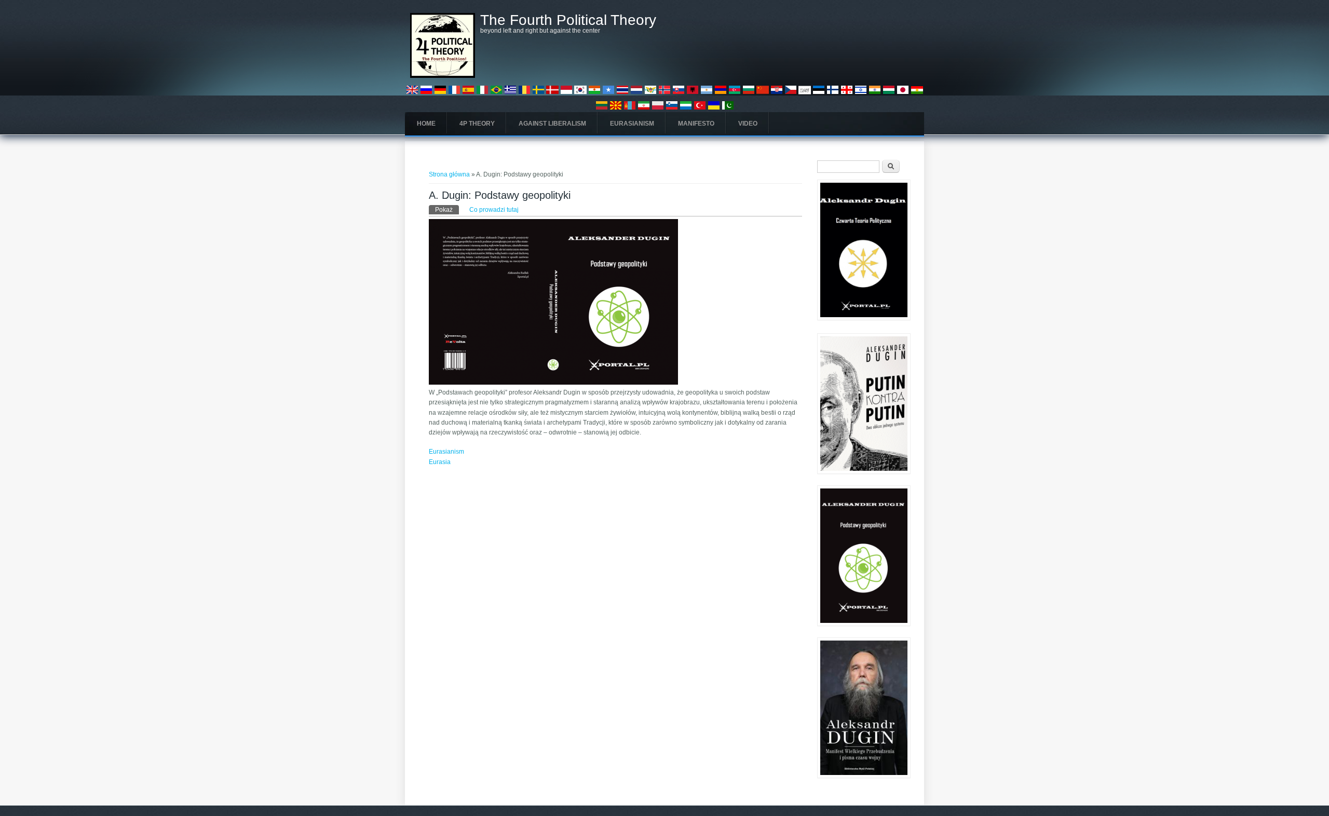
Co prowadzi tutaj (494, 209)
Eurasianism (632, 123)
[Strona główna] (442, 75)
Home (426, 123)
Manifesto (696, 123)
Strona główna (449, 174)
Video (747, 123)
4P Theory (477, 123)
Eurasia (440, 462)
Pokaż (447, 209)
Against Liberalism (552, 123)
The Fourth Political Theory (568, 20)
